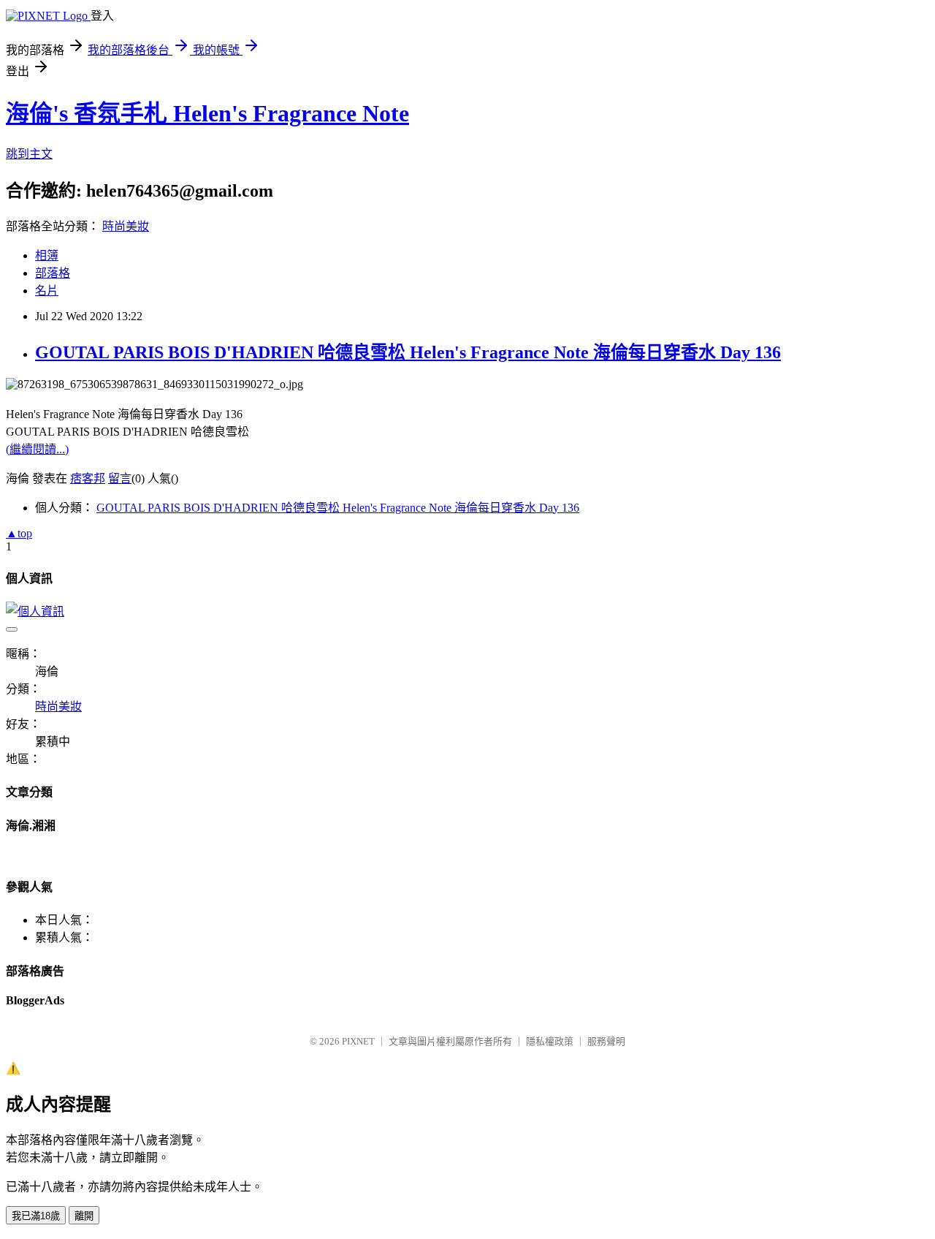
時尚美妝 (125, 226)
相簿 (46, 255)
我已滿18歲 (36, 1215)
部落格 (52, 273)
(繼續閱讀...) (37, 449)
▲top (19, 533)
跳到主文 (29, 154)
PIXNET (358, 1041)
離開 (84, 1215)
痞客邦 (87, 478)
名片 (46, 290)
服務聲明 (606, 1041)
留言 (119, 478)
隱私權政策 (549, 1041)
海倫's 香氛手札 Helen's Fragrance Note (207, 113)
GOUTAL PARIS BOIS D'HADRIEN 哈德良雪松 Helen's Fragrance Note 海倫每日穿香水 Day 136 (408, 352)
